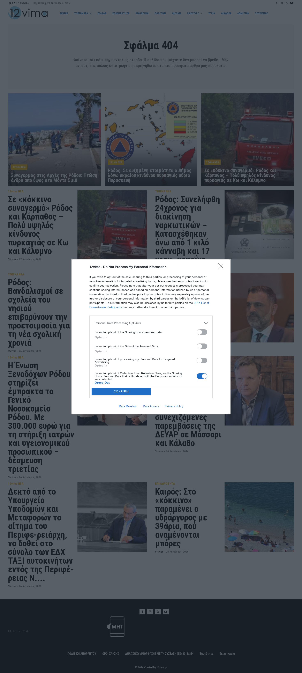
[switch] (202, 332)
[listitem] (151, 323)
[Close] (222, 267)
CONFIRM (121, 391)
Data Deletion (128, 406)
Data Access (151, 406)
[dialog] (151, 336)
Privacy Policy (174, 406)
